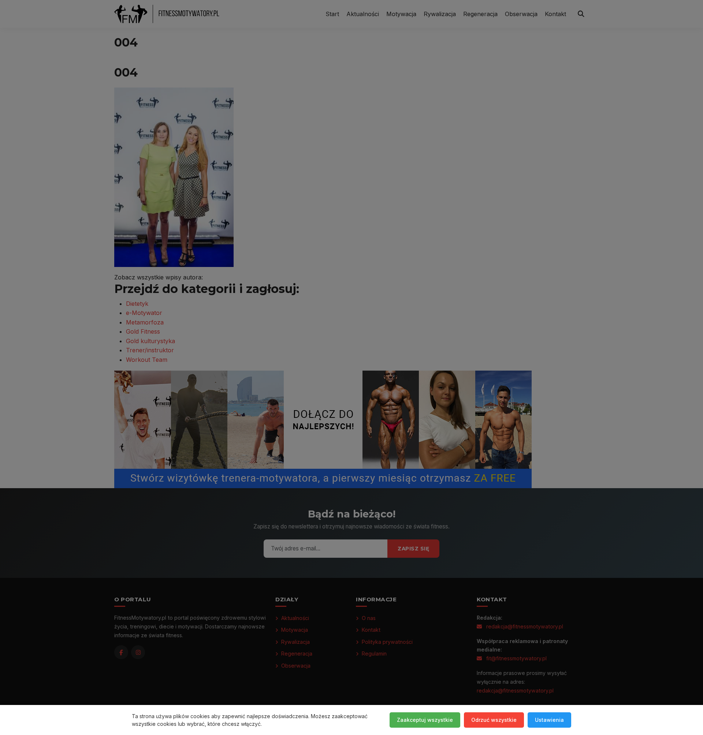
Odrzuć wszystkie (494, 720)
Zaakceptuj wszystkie (425, 720)
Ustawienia (549, 720)
